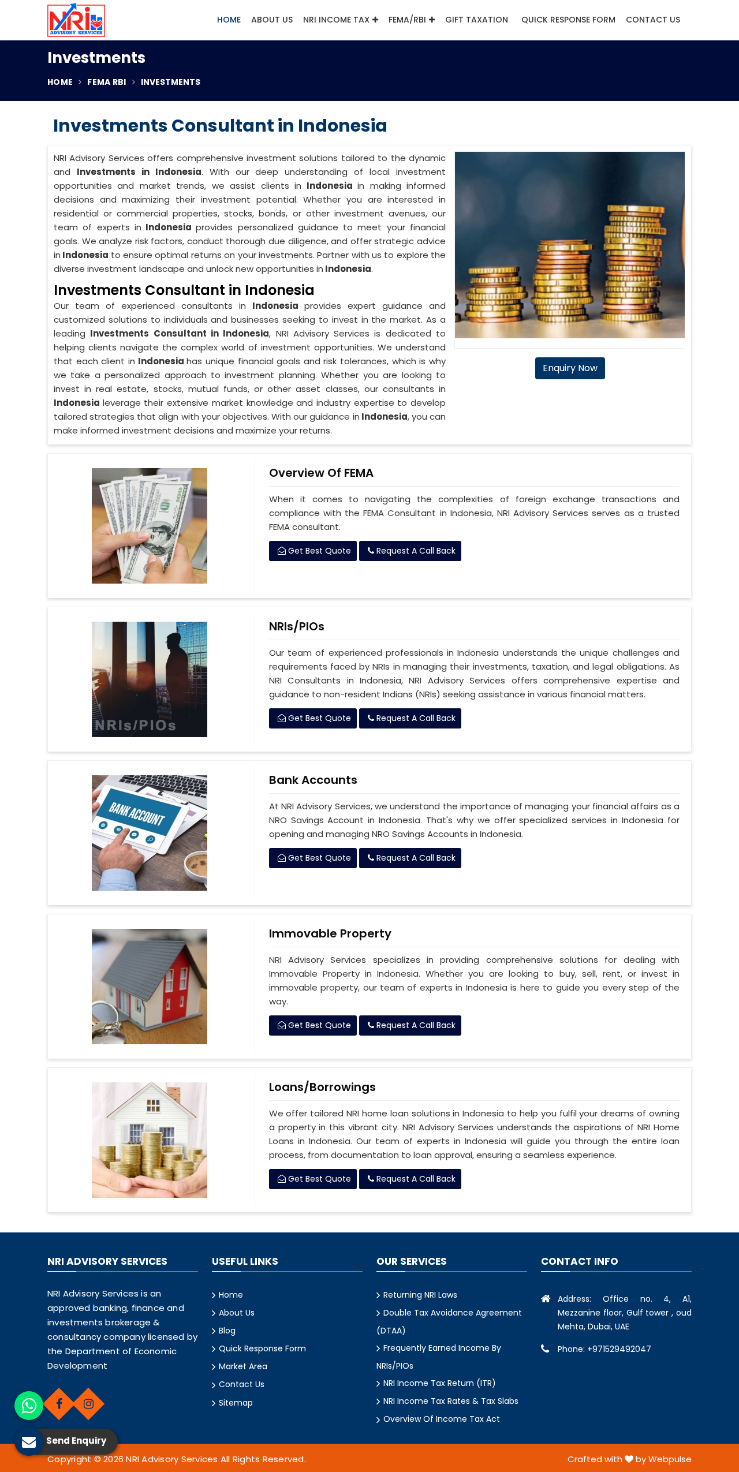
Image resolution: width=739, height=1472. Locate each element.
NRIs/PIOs (296, 626)
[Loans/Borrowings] (150, 1140)
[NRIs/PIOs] (150, 679)
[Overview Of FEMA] (150, 526)
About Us (272, 19)
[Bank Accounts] (150, 833)
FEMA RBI (106, 82)
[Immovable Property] (150, 986)
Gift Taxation (476, 19)
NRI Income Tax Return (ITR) (439, 1383)
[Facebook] (58, 1403)
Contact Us (653, 19)
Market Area (243, 1366)
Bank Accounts (313, 780)
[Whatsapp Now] (28, 1405)
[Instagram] (88, 1403)
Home (229, 19)
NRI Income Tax (336, 19)
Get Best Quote (318, 550)
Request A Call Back (415, 550)
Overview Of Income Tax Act (441, 1419)
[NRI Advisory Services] (76, 20)
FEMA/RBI (407, 19)
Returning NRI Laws (420, 1295)
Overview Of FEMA (321, 473)
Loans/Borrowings (322, 1087)
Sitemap (236, 1403)
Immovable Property (330, 933)
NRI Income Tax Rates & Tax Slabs (450, 1401)
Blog (227, 1330)
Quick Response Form (568, 19)
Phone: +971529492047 (604, 1349)
